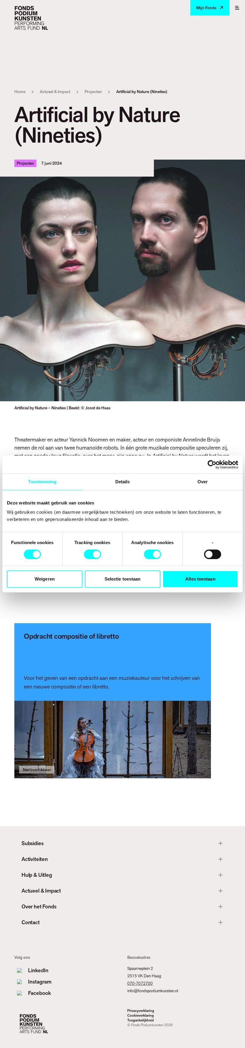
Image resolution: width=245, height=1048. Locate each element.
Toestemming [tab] (42, 481)
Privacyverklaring (140, 1010)
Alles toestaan (200, 578)
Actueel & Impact (55, 91)
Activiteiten (35, 859)
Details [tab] (122, 481)
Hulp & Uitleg (37, 874)
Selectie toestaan (123, 578)
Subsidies (32, 843)
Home (19, 91)
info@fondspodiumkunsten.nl (152, 990)
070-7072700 (140, 983)
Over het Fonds (39, 906)
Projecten (93, 91)
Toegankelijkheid (140, 1020)
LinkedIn (38, 970)
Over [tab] (202, 481)
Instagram (39, 981)
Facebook (39, 993)
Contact (31, 922)
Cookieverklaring (140, 1015)
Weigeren (45, 578)
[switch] (92, 554)
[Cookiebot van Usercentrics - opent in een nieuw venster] (212, 464)
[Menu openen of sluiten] (237, 8)
